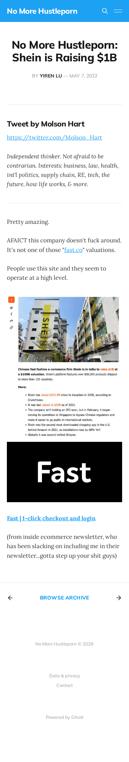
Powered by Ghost (65, 717)
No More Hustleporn (42, 11)
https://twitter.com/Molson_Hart (54, 137)
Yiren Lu (51, 76)
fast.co (73, 250)
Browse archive (64, 597)
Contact (64, 685)
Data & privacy (64, 675)
